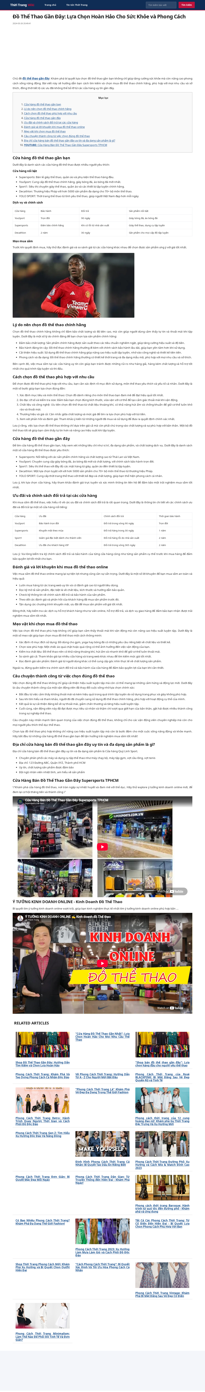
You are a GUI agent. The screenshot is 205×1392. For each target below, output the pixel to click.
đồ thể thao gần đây (35, 78)
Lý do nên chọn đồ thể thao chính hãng (47, 109)
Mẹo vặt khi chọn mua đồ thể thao (45, 131)
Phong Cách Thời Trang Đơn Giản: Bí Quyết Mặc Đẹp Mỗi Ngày (43, 1178)
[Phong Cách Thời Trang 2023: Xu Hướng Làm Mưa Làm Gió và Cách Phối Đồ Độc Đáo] (102, 1231)
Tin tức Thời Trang (76, 4)
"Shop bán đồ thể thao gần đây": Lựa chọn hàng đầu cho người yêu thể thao (162, 1064)
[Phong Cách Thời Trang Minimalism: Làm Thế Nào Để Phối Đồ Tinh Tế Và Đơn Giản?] (43, 1316)
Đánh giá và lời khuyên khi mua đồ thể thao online (54, 127)
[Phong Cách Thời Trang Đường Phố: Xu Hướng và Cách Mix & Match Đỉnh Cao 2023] (162, 1144)
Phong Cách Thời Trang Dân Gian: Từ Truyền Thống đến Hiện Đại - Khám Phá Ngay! (102, 1179)
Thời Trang (22, 5)
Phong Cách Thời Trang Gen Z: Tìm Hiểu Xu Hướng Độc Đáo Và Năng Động (43, 1134)
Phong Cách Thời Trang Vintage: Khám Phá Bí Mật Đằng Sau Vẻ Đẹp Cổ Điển (162, 1294)
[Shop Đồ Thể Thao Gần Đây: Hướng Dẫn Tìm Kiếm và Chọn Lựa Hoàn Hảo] (43, 1044)
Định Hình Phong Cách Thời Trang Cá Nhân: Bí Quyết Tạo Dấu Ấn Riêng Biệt (102, 1163)
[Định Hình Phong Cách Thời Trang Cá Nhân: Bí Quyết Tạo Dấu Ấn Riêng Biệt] (102, 1144)
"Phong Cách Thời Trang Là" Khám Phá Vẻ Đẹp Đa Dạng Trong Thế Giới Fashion (102, 1091)
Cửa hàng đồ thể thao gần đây (42, 118)
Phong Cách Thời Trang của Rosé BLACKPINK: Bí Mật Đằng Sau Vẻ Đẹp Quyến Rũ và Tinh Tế (162, 1077)
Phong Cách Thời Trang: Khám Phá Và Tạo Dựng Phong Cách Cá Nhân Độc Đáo (43, 1076)
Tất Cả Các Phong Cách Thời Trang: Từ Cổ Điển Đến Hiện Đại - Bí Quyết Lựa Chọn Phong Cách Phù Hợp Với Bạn (162, 1223)
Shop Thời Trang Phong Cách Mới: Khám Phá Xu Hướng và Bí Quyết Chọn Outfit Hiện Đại (43, 1267)
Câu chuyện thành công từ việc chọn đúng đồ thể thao (57, 136)
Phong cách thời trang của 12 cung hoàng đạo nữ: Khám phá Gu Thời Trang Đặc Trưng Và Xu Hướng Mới (162, 1121)
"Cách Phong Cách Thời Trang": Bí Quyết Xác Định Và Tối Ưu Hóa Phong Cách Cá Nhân (102, 1267)
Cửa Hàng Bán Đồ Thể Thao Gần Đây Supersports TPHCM (65, 145)
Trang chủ (50, 4)
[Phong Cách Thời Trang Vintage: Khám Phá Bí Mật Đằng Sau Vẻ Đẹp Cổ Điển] (162, 1275)
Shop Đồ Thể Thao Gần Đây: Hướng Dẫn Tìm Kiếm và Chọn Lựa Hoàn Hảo (43, 1064)
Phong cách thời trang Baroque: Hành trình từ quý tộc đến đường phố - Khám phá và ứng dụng (162, 1208)
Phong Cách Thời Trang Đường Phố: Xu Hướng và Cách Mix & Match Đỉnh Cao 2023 (162, 1164)
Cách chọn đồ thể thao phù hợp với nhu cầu (50, 113)
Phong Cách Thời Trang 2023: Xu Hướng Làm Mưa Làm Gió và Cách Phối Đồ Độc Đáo (102, 1252)
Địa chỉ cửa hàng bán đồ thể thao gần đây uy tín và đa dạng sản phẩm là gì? (69, 140)
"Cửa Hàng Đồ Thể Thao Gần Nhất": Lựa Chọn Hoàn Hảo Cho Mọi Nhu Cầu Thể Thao (102, 1036)
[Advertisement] (102, 50)
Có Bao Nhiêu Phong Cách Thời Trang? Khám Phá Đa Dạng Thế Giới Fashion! (43, 1222)
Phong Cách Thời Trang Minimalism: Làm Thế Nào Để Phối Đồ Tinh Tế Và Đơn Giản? (43, 1336)
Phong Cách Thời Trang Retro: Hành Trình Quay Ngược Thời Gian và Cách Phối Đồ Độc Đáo (43, 1121)
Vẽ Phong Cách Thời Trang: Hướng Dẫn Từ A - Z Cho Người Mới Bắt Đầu (102, 1076)
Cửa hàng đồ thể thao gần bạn (42, 104)
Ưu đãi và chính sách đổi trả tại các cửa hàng (51, 122)
